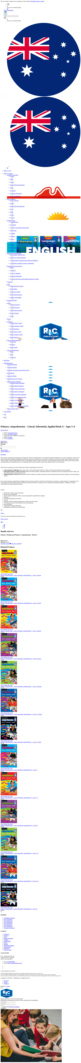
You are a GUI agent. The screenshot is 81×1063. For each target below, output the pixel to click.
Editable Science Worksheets (17, 388)
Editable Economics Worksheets (18, 397)
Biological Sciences (15, 304)
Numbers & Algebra (15, 292)
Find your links (7, 950)
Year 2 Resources (8, 920)
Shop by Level (7, 170)
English (12, 176)
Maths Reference (14, 337)
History (12, 187)
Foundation (10, 438)
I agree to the (11, 1018)
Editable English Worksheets (17, 383)
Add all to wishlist (15, 543)
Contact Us (6, 934)
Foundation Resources (9, 918)
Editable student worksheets (14, 381)
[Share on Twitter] (4, 525)
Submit (3, 1020)
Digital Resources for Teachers (14, 379)
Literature (12, 236)
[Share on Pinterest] (4, 528)
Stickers (9, 319)
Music (11, 354)
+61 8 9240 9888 (10, 961)
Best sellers (6, 360)
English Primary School (16, 323)
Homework (13, 341)
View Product (4, 574)
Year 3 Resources (8, 922)
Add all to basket (5, 543)
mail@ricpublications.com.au (14, 963)
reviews (2, 513)
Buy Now (10, 574)
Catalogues (6, 948)
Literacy (12, 239)
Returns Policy (7, 947)
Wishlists (6, 940)
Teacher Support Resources (14, 340)
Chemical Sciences (15, 307)
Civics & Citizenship (15, 196)
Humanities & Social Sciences (14, 266)
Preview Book (4, 430)
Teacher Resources (12, 433)
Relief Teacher (13, 347)
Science (12, 182)
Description (3, 454)
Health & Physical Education (17, 185)
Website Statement (8, 938)
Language (12, 233)
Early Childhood (11, 199)
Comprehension (14, 222)
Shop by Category (8, 173)
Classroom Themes (12, 376)
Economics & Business (16, 193)
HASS (11, 209)
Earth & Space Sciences (16, 310)
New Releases (7, 411)
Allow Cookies (40, 1)
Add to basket (4, 450)
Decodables (13, 225)
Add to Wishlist (5, 451)
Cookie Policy (7, 941)
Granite (8, 998)
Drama (12, 351)
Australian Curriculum (12, 175)
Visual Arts (13, 357)
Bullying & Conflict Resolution (18, 257)
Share (2, 522)
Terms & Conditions (14, 1018)
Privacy (6, 942)
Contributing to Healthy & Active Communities (22, 263)
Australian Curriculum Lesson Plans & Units (18, 370)
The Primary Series (12, 434)
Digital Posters (10, 373)
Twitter (5, 993)
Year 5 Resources (8, 925)
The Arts (12, 217)
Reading (12, 245)
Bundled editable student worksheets (19, 406)
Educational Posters (12, 300)
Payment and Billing (9, 945)
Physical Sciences (14, 313)
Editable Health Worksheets (17, 403)
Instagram (6, 995)
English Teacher (11, 220)
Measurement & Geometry (16, 286)
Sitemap (6, 944)
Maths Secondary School (16, 334)
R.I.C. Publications (8, 10)
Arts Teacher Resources (13, 350)
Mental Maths (13, 289)
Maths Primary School (15, 331)
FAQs (5, 937)
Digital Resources (8, 363)
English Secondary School (16, 326)
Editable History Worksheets (17, 391)
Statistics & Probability (16, 297)
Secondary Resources (9, 928)
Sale (5, 414)
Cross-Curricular (14, 200)
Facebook (6, 992)
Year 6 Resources (8, 926)
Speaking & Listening (15, 247)
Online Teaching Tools (12, 408)
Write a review (4, 519)
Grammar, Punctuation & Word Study (19, 227)
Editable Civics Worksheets (17, 400)
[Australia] (45, 166)
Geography (13, 190)
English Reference (14, 329)
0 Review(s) (4, 441)
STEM (12, 316)
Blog (5, 417)
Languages (9, 282)
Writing (12, 250)
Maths (11, 179)
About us (6, 935)
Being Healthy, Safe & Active (17, 254)
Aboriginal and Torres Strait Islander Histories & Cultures (24, 279)
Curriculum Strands (12, 367)
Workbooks (10, 321)
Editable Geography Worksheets (18, 394)
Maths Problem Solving (16, 294)
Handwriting (13, 230)
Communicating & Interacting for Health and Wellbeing (24, 260)
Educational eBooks (12, 364)
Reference (12, 344)
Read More (33, 1)
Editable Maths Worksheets (17, 386)
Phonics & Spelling (15, 242)
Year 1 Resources (8, 919)
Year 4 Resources (8, 923)
